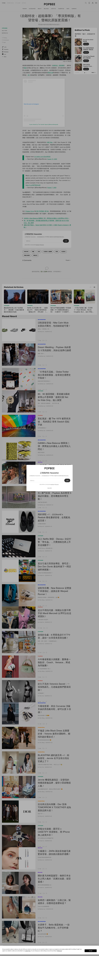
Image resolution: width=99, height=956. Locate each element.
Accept (90, 950)
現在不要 (50, 488)
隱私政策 (57, 484)
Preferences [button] (59, 950)
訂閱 (67, 480)
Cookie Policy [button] (28, 950)
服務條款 (52, 484)
